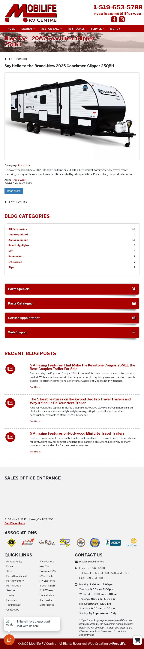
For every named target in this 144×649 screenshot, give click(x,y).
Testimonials (13, 604)
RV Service (15, 262)
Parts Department (16, 576)
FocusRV (118, 643)
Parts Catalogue (20, 303)
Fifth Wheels (46, 590)
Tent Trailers (46, 600)
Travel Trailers (48, 585)
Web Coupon (17, 332)
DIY (10, 250)
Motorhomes (47, 604)
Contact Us (12, 609)
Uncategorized (18, 234)
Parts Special (14, 585)
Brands (27, 28)
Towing (10, 595)
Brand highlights (19, 245)
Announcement (18, 240)
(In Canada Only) (110, 573)
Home (11, 28)
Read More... (36, 387)
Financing (11, 600)
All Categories (17, 229)
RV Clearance (47, 580)
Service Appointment (24, 318)
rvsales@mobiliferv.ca (118, 13)
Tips (11, 267)
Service (96, 28)
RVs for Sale (50, 28)
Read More (14, 190)
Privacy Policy (14, 561)
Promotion (24, 165)
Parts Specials (19, 289)
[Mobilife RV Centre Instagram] (122, 19)
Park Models (47, 595)
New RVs (45, 566)
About (9, 571)
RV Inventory (47, 561)
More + (115, 28)
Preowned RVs (48, 571)
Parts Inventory (15, 580)
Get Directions (14, 523)
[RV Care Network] (11, 542)
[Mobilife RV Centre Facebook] (114, 19)
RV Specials (76, 28)
